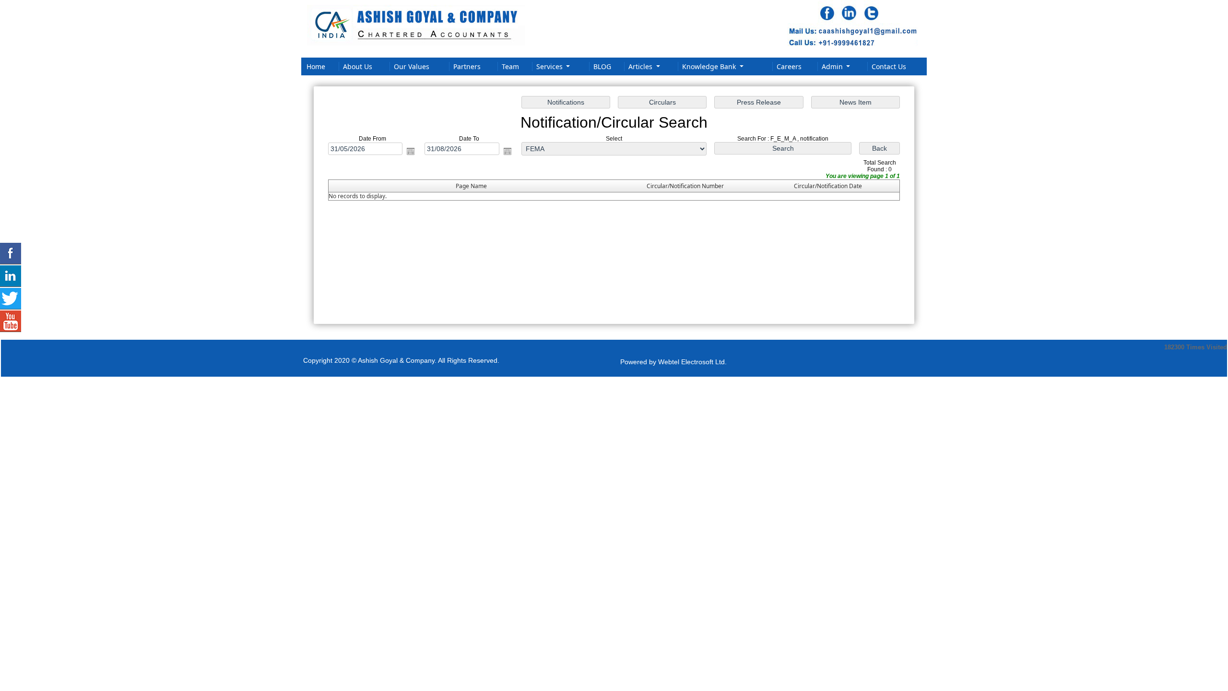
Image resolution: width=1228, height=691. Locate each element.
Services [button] (550, 66)
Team (510, 66)
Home (316, 66)
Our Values (411, 66)
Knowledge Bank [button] (710, 66)
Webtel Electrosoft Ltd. (692, 362)
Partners (467, 66)
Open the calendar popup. (410, 151)
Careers (789, 66)
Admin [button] (833, 66)
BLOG (602, 66)
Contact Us (889, 66)
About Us (357, 66)
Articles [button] (641, 66)
